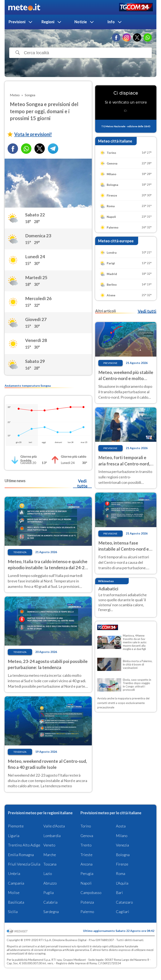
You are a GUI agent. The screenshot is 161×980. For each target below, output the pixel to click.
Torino (85, 826)
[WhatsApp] (147, 37)
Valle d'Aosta (54, 826)
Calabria (50, 902)
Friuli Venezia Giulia (24, 864)
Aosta (121, 826)
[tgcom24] (136, 7)
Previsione (110, 363)
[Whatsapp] (26, 148)
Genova (86, 835)
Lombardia (52, 835)
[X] (137, 37)
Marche (49, 854)
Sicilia (13, 911)
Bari (119, 892)
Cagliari (122, 911)
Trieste (86, 854)
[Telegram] (53, 148)
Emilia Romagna (21, 854)
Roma (120, 873)
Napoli (86, 883)
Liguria (13, 835)
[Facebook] (116, 37)
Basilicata (16, 902)
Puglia (48, 892)
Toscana (49, 864)
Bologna (123, 854)
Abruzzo (50, 883)
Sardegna (51, 911)
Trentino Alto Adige (24, 845)
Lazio (47, 873)
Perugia (86, 873)
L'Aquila (122, 883)
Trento (86, 845)
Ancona (86, 864)
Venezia (122, 845)
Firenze (122, 864)
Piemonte (16, 826)
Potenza (87, 902)
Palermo (87, 911)
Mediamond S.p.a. (39, 959)
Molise (13, 892)
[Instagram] (126, 37)
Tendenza (19, 552)
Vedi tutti (147, 311)
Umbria (14, 873)
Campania (16, 883)
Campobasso (90, 892)
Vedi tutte (82, 483)
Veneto (49, 845)
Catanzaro (124, 902)
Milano (121, 835)
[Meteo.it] (24, 7)
